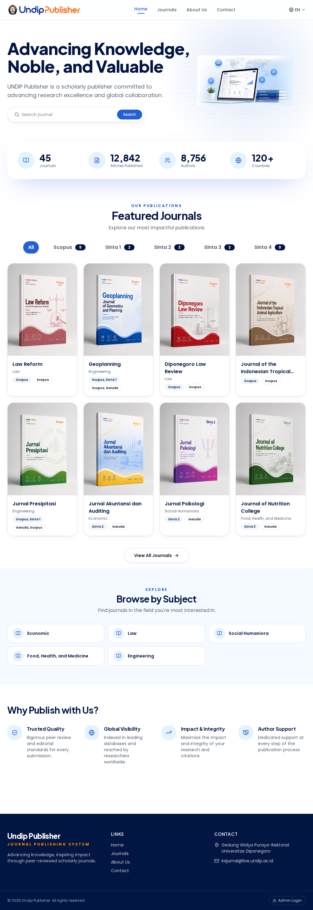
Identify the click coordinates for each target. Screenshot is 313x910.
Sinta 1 (118, 247)
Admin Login (290, 900)
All (31, 247)
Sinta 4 (268, 247)
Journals (167, 10)
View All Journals (153, 555)
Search (129, 114)
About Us (196, 10)
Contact (226, 10)
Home (140, 9)
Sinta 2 (167, 247)
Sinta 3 (217, 247)
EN (297, 10)
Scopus (67, 247)
